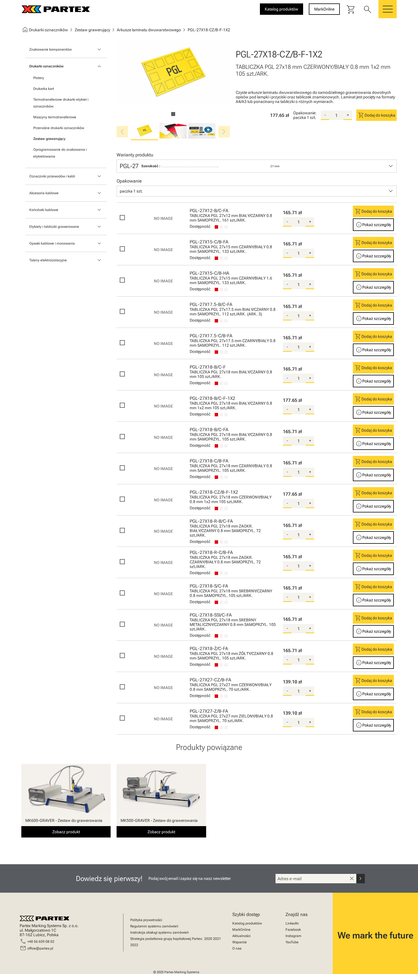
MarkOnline (241, 930)
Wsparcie (239, 942)
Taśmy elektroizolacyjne (48, 260)
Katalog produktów (247, 923)
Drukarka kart (43, 89)
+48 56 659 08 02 (40, 942)
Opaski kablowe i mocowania (52, 243)
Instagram (293, 936)
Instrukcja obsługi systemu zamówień (159, 932)
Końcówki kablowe (43, 210)
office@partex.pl (40, 948)
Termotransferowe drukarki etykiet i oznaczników (60, 103)
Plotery (38, 78)
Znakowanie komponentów (50, 49)
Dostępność (200, 226)
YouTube (292, 942)
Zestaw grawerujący (49, 139)
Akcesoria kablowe (44, 193)
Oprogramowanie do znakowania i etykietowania (60, 153)
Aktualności (241, 936)
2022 (134, 945)
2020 (208, 939)
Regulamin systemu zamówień (154, 926)
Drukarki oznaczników (46, 66)
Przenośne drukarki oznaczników (58, 128)
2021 (217, 939)
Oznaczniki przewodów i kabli (52, 176)
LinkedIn (292, 923)
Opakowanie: (304, 113)
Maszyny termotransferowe (54, 117)
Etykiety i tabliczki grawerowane (54, 227)
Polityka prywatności (146, 920)
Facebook (293, 930)
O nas (236, 948)
